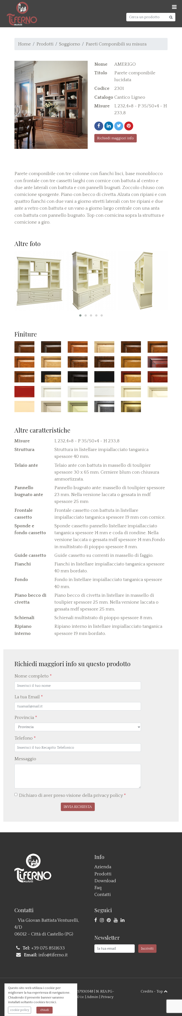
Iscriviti (147, 949)
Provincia (25, 717)
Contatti (102, 894)
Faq (98, 887)
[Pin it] (128, 126)
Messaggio (25, 758)
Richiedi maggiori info (115, 138)
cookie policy (19, 1010)
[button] (80, 315)
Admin (92, 997)
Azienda (102, 866)
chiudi (44, 1010)
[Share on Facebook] (98, 126)
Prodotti (44, 44)
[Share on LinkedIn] (108, 126)
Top (160, 991)
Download (105, 880)
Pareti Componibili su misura (116, 44)
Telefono (25, 738)
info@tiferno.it (53, 954)
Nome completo (33, 676)
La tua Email (28, 696)
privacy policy (108, 795)
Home (24, 44)
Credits (147, 991)
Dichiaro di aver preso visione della (72, 795)
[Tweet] (118, 126)
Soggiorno (69, 44)
